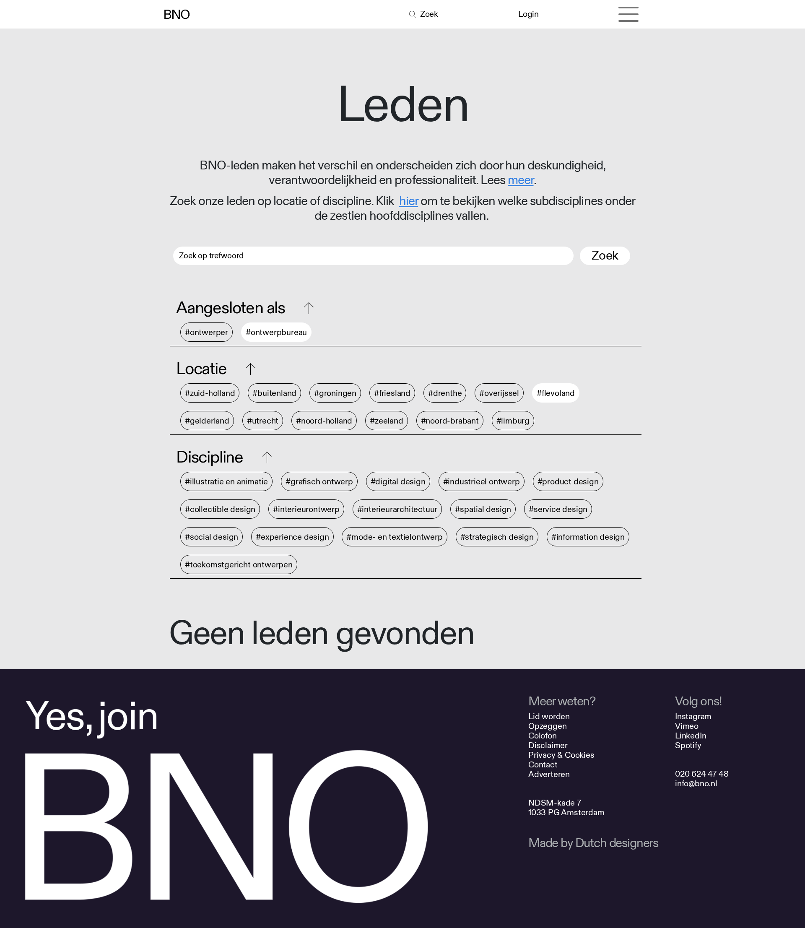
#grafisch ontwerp (319, 481)
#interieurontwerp (306, 509)
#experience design (292, 537)
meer (520, 180)
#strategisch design (497, 537)
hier (408, 201)
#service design (558, 509)
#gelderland (207, 421)
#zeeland (386, 421)
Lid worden (549, 716)
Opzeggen (547, 726)
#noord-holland (324, 421)
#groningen (335, 393)
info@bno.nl (696, 783)
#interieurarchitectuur (397, 509)
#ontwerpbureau (276, 332)
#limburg (513, 421)
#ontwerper (206, 332)
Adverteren (549, 774)
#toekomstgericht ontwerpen (239, 564)
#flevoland (556, 393)
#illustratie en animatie (226, 481)
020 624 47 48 (701, 774)
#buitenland (274, 393)
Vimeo (687, 726)
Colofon (542, 735)
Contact (543, 764)
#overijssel (499, 393)
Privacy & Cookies (561, 755)
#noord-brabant (450, 421)
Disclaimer (548, 745)
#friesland (392, 393)
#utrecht (262, 421)
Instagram (693, 716)
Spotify (688, 745)
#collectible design (220, 509)
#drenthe (445, 393)
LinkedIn (690, 735)
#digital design (398, 481)
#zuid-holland (210, 393)
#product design (568, 481)
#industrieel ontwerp (481, 481)
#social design (211, 537)
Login (528, 14)
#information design (588, 537)
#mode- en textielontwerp (394, 537)
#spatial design (483, 509)
